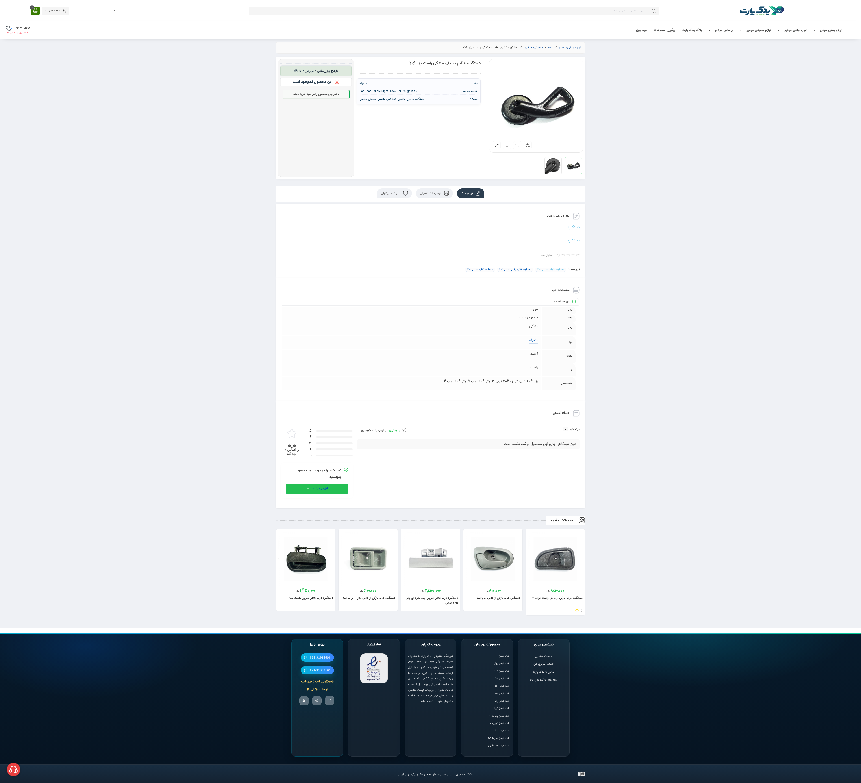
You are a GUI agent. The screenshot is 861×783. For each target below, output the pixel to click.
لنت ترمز (504, 656)
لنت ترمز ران (503, 700)
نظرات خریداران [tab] (391, 193)
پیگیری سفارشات (664, 30)
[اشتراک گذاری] (528, 145)
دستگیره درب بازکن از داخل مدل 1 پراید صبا (369, 598)
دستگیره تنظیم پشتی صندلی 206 (515, 270)
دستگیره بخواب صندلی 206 (550, 270)
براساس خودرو (724, 30)
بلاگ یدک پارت (692, 30)
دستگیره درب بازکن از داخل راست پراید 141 (556, 598)
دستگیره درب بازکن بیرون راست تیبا (311, 598)
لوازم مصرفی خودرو (758, 30)
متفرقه (533, 340)
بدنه (550, 47)
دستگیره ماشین (533, 47)
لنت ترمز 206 (502, 671)
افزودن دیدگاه (320, 488)
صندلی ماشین (367, 99)
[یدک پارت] (761, 11)
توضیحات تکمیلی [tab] (431, 193)
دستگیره (574, 227)
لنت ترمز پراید (501, 663)
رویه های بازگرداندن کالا (544, 679)
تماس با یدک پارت (544, 672)
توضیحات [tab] (467, 193)
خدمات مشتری (543, 656)
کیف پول (641, 30)
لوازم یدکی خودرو (831, 30)
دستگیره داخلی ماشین (411, 99)
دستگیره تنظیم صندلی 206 (480, 270)
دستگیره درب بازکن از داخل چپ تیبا (498, 598)
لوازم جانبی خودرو (795, 30)
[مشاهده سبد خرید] (35, 11)
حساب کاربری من (543, 664)
